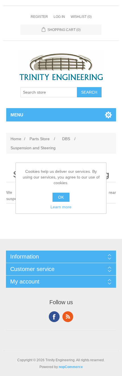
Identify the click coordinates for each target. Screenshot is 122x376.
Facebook (54, 316)
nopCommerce (71, 367)
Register (39, 17)
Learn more (61, 207)
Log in (59, 17)
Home (15, 138)
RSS (67, 316)
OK (61, 197)
